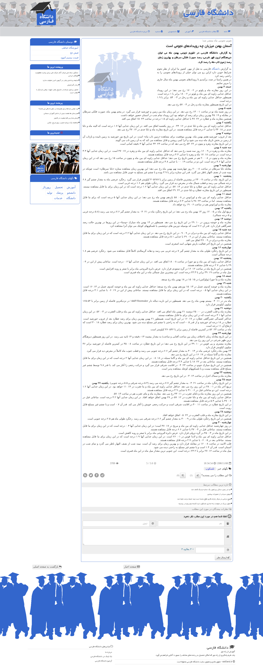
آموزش (188, 31)
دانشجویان (172, 31)
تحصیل (59, 187)
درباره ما (108, 652)
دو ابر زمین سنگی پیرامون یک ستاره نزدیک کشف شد (211, 489)
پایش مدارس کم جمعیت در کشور (66, 118)
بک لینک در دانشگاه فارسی (101, 656)
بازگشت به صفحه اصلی (46, 566)
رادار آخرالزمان (72, 85)
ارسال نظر (222, 557)
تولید (49, 192)
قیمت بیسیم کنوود (69, 57)
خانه (226, 31)
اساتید (158, 31)
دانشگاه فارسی (208, 12)
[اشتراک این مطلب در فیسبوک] (96, 475)
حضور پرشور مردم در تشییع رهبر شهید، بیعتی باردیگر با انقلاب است (57, 91)
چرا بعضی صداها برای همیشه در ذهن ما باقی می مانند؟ (58, 109)
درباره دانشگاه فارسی (139, 31)
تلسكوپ (210, 468)
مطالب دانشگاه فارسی (208, 31)
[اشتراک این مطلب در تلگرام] (102, 475)
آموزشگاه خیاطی (70, 47)
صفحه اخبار (130, 566)
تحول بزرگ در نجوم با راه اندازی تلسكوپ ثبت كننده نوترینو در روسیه (205, 503)
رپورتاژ (47, 187)
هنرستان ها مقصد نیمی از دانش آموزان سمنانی (61, 113)
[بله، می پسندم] (198, 475)
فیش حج (74, 52)
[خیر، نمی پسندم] (183, 475)
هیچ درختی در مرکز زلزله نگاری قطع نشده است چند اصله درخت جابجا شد (204, 499)
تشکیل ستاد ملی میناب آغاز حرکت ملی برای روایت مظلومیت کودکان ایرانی (56, 74)
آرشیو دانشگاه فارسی (103, 661)
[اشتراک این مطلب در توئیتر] (90, 475)
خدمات (58, 198)
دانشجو (71, 192)
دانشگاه (216, 68)
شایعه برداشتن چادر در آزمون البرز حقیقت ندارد (60, 80)
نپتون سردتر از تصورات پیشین (219, 494)
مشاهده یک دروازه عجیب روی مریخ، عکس (62, 122)
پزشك (59, 192)
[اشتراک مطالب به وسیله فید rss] (85, 475)
